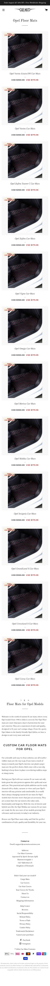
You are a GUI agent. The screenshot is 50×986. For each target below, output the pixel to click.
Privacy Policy (25, 924)
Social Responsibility (25, 913)
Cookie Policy (25, 927)
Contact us (25, 897)
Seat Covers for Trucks (25, 890)
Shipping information (25, 901)
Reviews (25, 910)
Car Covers (25, 883)
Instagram (26, 944)
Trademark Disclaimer (25, 931)
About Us (25, 893)
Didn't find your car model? (25, 875)
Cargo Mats (25, 879)
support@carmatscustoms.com (27, 844)
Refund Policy (25, 917)
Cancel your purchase (25, 935)
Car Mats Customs (28, 949)
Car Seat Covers (25, 886)
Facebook (26, 940)
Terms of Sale (25, 920)
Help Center (25, 906)
